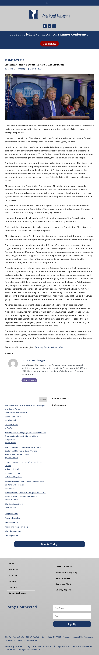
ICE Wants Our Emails (14, 473)
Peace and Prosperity (67, 572)
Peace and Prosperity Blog (16, 527)
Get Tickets (49, 43)
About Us (13, 569)
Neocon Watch (11, 522)
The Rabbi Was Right (14, 504)
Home (11, 563)
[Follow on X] (49, 26)
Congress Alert (11, 513)
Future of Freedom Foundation (49, 347)
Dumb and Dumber (13, 417)
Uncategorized (11, 535)
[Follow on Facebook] (45, 26)
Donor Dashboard (18, 593)
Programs (14, 575)
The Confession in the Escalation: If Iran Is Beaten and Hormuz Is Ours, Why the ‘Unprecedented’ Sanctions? (23, 450)
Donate (12, 581)
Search (43, 400)
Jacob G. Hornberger (17, 68)
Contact (13, 587)
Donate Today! (49, 544)
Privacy (8, 646)
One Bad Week (11, 424)
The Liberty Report (13, 531)
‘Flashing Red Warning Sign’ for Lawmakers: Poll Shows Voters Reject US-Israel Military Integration (25, 436)
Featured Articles (14, 59)
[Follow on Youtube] (54, 26)
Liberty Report (63, 590)
